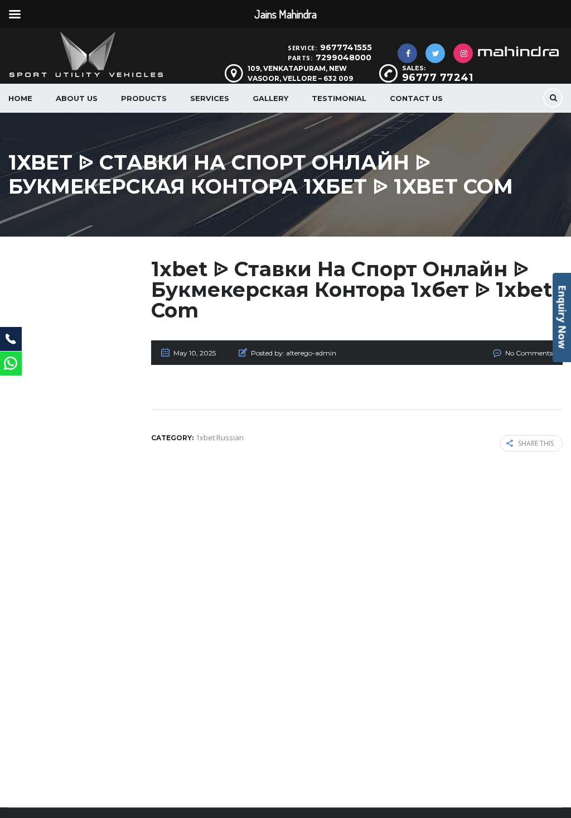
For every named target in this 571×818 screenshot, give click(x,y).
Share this (536, 443)
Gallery (270, 98)
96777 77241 (437, 77)
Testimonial (339, 98)
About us (77, 98)
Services (209, 98)
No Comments (529, 353)
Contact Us (416, 98)
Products (144, 98)
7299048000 (343, 57)
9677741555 (346, 47)
